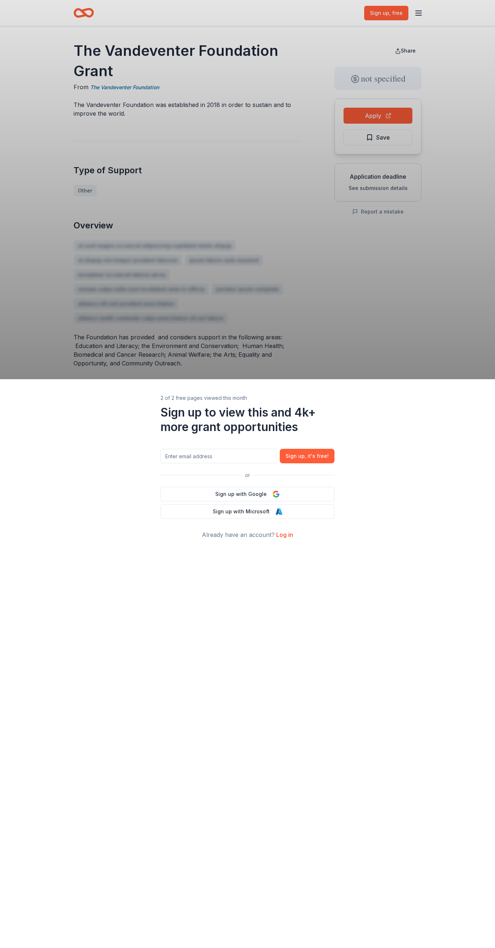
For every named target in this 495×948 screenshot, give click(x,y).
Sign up (307, 456)
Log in (284, 534)
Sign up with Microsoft (241, 511)
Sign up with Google (241, 494)
